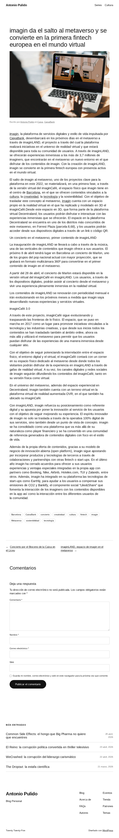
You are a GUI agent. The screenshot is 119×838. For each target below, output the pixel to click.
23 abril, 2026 (106, 747)
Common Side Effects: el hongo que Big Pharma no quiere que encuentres (46, 735)
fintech (83, 514)
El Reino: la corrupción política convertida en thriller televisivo (47, 747)
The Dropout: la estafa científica (27, 766)
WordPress (107, 830)
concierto (45, 514)
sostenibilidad (32, 520)
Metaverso (16, 520)
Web (12, 662)
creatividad (31, 196)
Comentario (16, 600)
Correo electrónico (19, 648)
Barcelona (33, 192)
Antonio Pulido (16, 5)
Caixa (40, 122)
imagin (14, 134)
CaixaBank (49, 122)
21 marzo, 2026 (105, 766)
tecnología (51, 196)
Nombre (14, 635)
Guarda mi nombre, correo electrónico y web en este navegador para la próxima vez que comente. (60, 675)
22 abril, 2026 (106, 757)
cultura (14, 196)
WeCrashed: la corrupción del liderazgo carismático (41, 757)
